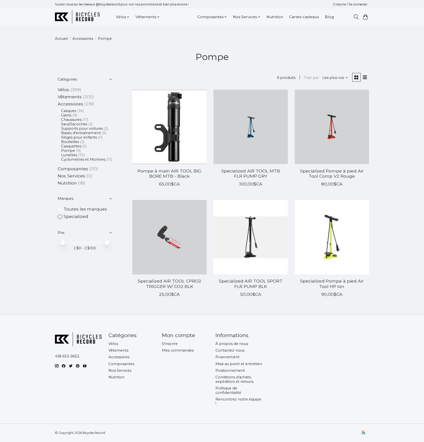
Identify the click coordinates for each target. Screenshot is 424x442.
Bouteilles (70, 142)
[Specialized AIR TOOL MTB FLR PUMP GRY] (250, 127)
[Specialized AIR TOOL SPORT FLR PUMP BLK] (250, 237)
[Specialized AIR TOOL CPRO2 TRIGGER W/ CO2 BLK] (169, 237)
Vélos (63, 89)
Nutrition (274, 16)
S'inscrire (170, 344)
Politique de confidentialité (228, 390)
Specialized (76, 216)
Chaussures (71, 119)
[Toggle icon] (355, 17)
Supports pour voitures (82, 128)
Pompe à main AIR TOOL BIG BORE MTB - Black (169, 173)
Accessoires (82, 38)
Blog (329, 16)
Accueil (61, 38)
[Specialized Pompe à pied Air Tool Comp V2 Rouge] (332, 127)
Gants (66, 115)
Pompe (68, 150)
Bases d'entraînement (81, 133)
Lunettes (69, 155)
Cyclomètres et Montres (83, 159)
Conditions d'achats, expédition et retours (234, 379)
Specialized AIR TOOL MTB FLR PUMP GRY (250, 173)
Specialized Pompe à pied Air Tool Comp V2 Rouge (332, 173)
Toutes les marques (85, 209)
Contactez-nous (229, 350)
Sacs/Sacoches (74, 124)
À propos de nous (231, 344)
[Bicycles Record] (77, 17)
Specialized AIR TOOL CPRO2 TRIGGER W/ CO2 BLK (169, 283)
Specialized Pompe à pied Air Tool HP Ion (332, 283)
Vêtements (70, 96)
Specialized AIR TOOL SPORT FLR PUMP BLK (250, 283)
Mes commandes (178, 350)
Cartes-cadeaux (304, 16)
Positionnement (230, 370)
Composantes (73, 168)
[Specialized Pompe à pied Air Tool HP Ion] (332, 237)
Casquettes (71, 146)
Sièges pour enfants (79, 137)
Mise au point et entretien (238, 364)
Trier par (311, 77)
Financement (227, 357)
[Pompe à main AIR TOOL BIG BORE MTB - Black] (169, 127)
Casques (68, 111)
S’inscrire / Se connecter (350, 4)
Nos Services (71, 175)
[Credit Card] (363, 432)
